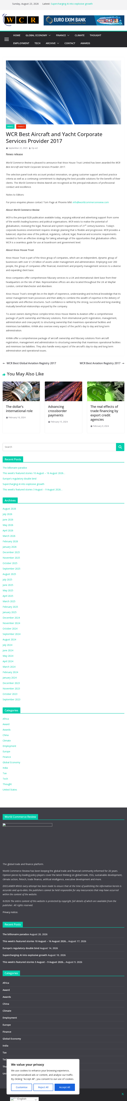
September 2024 (11, 634)
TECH (38, 43)
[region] (43, 1076)
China (6, 735)
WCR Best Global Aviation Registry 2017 (31, 363)
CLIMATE (80, 35)
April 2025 (8, 595)
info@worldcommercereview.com (91, 202)
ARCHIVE (51, 43)
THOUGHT (95, 35)
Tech (5, 778)
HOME (16, 35)
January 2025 (10, 612)
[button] (49, 35)
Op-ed (34, 148)
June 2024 (8, 650)
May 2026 (8, 525)
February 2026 (10, 541)
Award (10, 126)
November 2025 (11, 557)
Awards (7, 729)
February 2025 (10, 606)
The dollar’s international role (19, 408)
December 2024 (11, 617)
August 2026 (9, 508)
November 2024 (11, 623)
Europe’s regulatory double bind (19, 478)
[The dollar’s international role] (21, 384)
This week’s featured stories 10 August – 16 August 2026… (34, 473)
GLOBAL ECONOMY (36, 35)
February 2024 (10, 672)
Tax (5, 773)
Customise (21, 1087)
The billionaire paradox (15, 467)
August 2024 (9, 639)
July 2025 (7, 579)
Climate (7, 740)
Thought (7, 784)
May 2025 (8, 590)
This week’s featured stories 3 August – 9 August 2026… (33, 489)
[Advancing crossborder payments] (63, 384)
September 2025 (11, 568)
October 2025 (10, 563)
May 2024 (8, 655)
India (5, 767)
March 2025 (9, 601)
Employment (9, 746)
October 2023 (10, 694)
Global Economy (11, 762)
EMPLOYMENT (21, 43)
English (21, 1098)
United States (10, 789)
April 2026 (8, 530)
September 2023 (11, 699)
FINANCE (61, 35)
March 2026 (9, 535)
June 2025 (8, 585)
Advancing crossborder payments (57, 410)
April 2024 (8, 661)
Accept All (64, 1087)
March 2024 (9, 666)
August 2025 (9, 574)
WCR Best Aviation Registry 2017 (100, 363)
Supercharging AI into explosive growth (72, 3)
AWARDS (85, 43)
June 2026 (8, 519)
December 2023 (11, 683)
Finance (21, 126)
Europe (6, 751)
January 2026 (10, 546)
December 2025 (11, 552)
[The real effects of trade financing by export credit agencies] (105, 384)
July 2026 (7, 514)
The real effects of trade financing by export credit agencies (104, 413)
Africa (6, 718)
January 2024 (10, 677)
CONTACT (69, 43)
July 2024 (7, 644)
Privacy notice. (10, 912)
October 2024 (10, 628)
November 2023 (11, 688)
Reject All (43, 1087)
